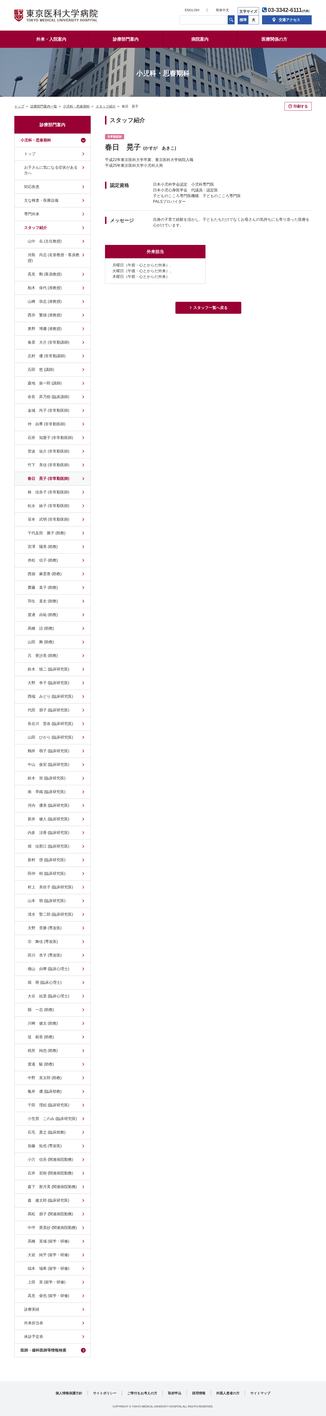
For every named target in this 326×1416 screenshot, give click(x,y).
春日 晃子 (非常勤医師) (48, 478)
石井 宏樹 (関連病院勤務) (50, 1173)
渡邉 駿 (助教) (41, 1064)
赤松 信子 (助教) (43, 560)
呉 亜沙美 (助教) (43, 656)
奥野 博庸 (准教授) (45, 329)
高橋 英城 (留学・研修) (48, 1241)
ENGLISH (192, 10)
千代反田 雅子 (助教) (46, 533)
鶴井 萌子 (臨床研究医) (48, 751)
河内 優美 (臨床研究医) (48, 805)
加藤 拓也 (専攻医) (45, 1146)
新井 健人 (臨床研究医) (48, 819)
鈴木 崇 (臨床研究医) (46, 778)
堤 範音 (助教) (41, 1037)
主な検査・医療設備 (41, 200)
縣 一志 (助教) (41, 1010)
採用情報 (198, 1393)
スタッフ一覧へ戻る (210, 308)
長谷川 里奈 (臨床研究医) (50, 724)
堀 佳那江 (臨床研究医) (48, 846)
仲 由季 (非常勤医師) (46, 424)
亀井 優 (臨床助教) (45, 1091)
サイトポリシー (104, 1393)
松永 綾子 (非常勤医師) (48, 506)
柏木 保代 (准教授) (45, 288)
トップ (30, 154)
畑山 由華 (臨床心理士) (48, 969)
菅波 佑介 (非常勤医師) (48, 451)
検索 (231, 19)
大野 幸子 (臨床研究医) (48, 683)
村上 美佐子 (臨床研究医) (50, 887)
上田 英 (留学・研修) (46, 1282)
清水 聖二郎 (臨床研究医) (50, 914)
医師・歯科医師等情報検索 (43, 1350)
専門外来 (31, 214)
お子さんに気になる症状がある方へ (51, 170)
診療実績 (31, 1309)
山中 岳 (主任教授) (45, 241)
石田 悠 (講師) (41, 370)
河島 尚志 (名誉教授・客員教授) (53, 258)
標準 (243, 20)
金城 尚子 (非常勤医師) (48, 410)
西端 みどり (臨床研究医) (50, 696)
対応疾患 (31, 187)
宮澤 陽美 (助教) (43, 547)
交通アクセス (289, 20)
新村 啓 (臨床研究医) (46, 860)
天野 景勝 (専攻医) (45, 928)
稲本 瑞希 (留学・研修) (48, 1268)
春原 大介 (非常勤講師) (48, 342)
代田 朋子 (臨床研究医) (48, 710)
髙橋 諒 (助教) (41, 628)
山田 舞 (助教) (41, 642)
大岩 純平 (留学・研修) (48, 1255)
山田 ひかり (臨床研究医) (50, 737)
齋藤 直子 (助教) (43, 587)
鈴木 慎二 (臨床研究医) (48, 669)
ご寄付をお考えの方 (142, 1393)
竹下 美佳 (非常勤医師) (48, 465)
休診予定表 (33, 1337)
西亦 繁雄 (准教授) (45, 315)
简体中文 (222, 10)
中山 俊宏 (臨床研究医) (48, 764)
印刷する (301, 106)
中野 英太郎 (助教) (45, 1078)
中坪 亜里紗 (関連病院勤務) (52, 1228)
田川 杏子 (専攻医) (45, 955)
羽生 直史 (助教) (43, 601)
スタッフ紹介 (35, 228)
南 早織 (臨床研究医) (46, 792)
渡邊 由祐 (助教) (43, 615)
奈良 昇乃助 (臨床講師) (48, 397)
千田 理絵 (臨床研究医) (48, 1105)
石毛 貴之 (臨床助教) (46, 1132)
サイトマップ (260, 1393)
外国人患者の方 (228, 1393)
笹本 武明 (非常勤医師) (48, 519)
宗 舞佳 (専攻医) (43, 942)
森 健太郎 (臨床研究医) (48, 1200)
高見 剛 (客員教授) (45, 274)
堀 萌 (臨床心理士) (45, 982)
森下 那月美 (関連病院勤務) (52, 1187)
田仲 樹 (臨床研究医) (46, 873)
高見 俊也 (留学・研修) (48, 1296)
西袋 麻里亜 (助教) (45, 574)
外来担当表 (33, 1323)
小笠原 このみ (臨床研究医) (52, 1119)
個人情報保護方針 (69, 1393)
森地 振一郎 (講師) (45, 383)
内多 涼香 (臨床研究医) (48, 833)
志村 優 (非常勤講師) (46, 356)
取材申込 (174, 1393)
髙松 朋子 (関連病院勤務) (50, 1214)
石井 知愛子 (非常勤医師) (50, 438)
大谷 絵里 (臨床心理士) (48, 996)
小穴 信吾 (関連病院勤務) (50, 1159)
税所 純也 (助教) (43, 1050)
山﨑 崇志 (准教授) (45, 301)
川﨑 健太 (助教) (43, 1023)
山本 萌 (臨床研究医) (46, 901)
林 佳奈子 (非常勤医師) (48, 492)
